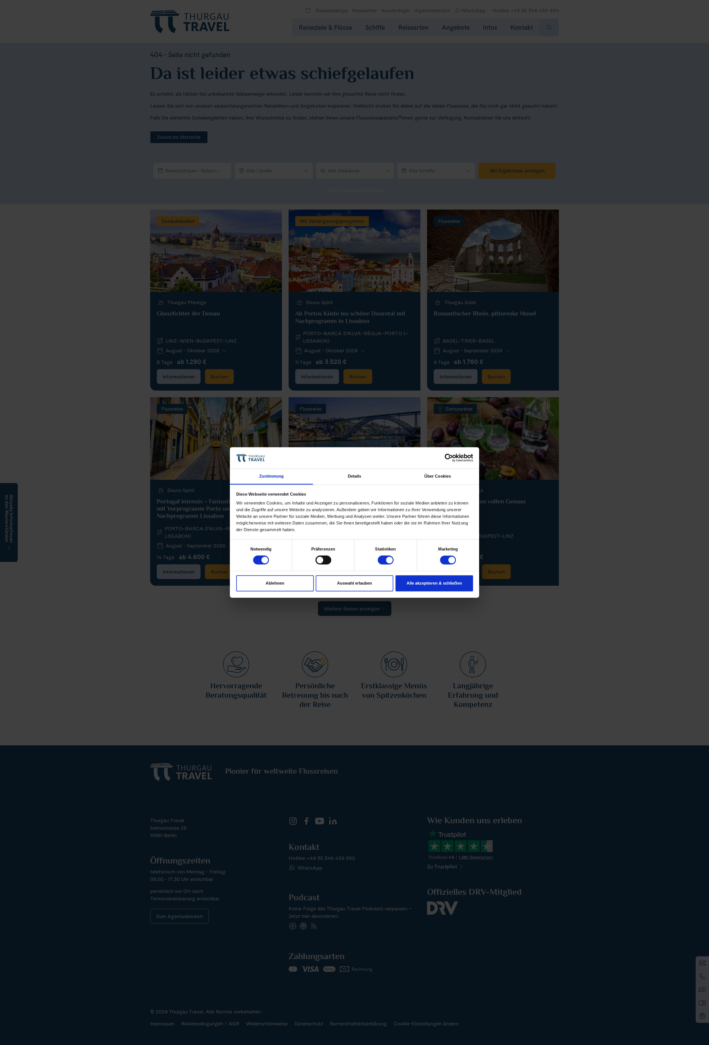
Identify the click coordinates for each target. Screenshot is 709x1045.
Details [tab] (354, 476)
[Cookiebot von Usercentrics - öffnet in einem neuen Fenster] (449, 458)
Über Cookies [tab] (437, 476)
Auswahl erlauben (354, 583)
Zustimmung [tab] (271, 476)
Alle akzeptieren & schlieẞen (434, 583)
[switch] (323, 560)
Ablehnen (275, 583)
